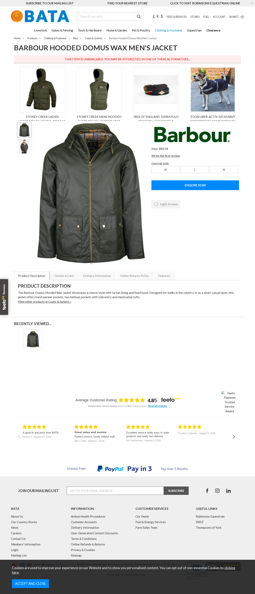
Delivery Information (97, 275)
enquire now (195, 185)
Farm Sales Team (146, 527)
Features (164, 275)
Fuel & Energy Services (150, 522)
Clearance (213, 30)
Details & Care (64, 275)
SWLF (200, 522)
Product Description (31, 275)
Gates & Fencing (62, 30)
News (14, 527)
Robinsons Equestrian (210, 516)
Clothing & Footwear (168, 30)
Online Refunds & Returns (88, 544)
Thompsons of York (208, 527)
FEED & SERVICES (176, 16)
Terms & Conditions (84, 538)
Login (15, 550)
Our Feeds (142, 516)
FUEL (206, 16)
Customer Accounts (84, 522)
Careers (16, 533)
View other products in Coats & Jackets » (44, 301)
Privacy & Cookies (83, 550)
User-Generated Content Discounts (94, 533)
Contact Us (18, 538)
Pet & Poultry (141, 30)
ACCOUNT (219, 16)
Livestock (40, 30)
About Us (17, 516)
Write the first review (165, 155)
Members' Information (25, 544)
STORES (194, 16)
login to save (169, 204)
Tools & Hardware (90, 30)
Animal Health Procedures (88, 516)
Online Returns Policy (134, 275)
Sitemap (76, 555)
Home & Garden (116, 30)
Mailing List (19, 555)
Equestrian (194, 30)
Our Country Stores (24, 522)
